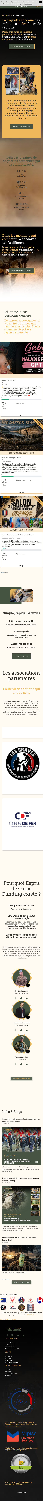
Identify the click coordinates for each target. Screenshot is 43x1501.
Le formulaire (9, 1360)
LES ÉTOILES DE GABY (9, 380)
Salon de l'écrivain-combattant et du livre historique (18, 535)
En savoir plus (28, 4)
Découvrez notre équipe (21, 1078)
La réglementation (10, 1345)
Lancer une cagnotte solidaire (22, 46)
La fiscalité (8, 1356)
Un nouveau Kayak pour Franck (11, 458)
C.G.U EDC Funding (10, 1347)
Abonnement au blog (21, 1282)
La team (7, 1369)
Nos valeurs (8, 1371)
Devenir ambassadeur (11, 1373)
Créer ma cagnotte (21, 656)
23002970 (30, 1315)
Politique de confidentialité (12, 1349)
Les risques (8, 1358)
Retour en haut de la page (8, 1319)
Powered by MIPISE (21, 1492)
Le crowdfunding (9, 1343)
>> (7, 573)
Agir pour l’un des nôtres (21, 126)
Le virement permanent (12, 1362)
